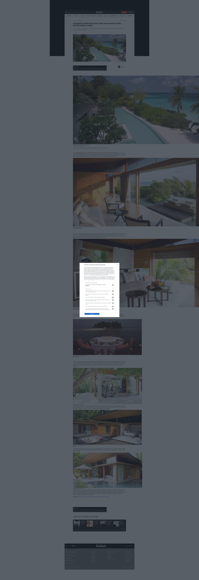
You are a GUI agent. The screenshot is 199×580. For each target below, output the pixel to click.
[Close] (117, 265)
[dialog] (99, 290)
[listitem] (99, 282)
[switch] (112, 285)
